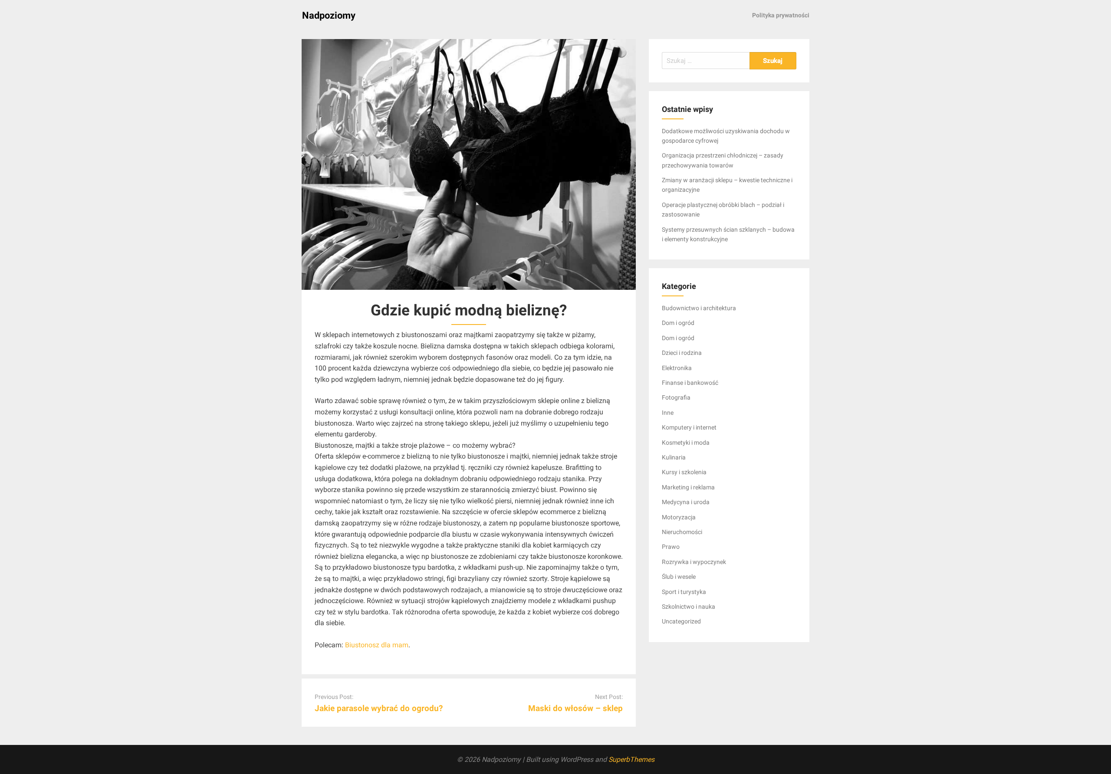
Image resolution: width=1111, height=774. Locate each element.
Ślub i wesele (679, 576)
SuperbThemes (631, 759)
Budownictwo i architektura (699, 308)
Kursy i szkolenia (684, 472)
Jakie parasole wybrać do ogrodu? (379, 708)
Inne (668, 412)
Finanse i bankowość (690, 382)
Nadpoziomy (328, 15)
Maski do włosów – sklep (575, 708)
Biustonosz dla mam (376, 645)
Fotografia (676, 397)
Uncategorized (681, 621)
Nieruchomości (682, 531)
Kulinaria (674, 457)
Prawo (671, 546)
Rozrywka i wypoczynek (694, 561)
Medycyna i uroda (686, 502)
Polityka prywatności (780, 15)
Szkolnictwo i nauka (688, 606)
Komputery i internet (689, 427)
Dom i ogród (678, 322)
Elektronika (677, 367)
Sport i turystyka (684, 591)
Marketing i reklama (688, 487)
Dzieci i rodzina (682, 352)
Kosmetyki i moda (686, 442)
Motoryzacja (679, 517)
